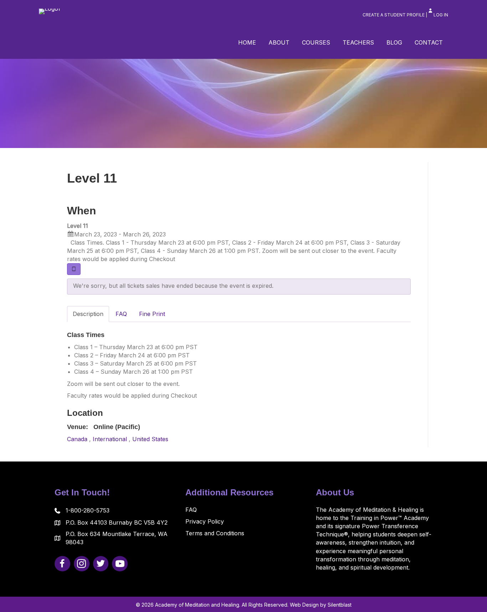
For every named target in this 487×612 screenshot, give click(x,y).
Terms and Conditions (214, 533)
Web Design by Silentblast (321, 605)
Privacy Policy (204, 521)
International (110, 439)
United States (150, 439)
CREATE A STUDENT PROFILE (394, 14)
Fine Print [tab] (152, 313)
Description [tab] (88, 313)
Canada (77, 439)
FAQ (191, 509)
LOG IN (441, 14)
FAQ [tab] (121, 313)
